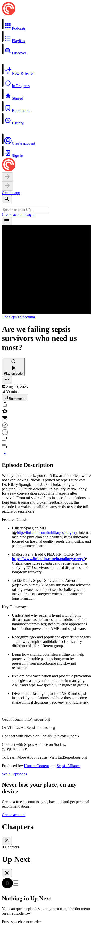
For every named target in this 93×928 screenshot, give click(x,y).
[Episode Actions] (7, 380)
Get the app (11, 193)
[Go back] (7, 176)
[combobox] (25, 209)
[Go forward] (7, 186)
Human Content (36, 766)
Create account (13, 214)
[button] (46, 24)
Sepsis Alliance (68, 766)
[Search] (7, 199)
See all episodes (14, 774)
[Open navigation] (7, 221)
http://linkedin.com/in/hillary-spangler (46, 532)
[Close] (7, 841)
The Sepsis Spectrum (18, 317)
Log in (30, 214)
